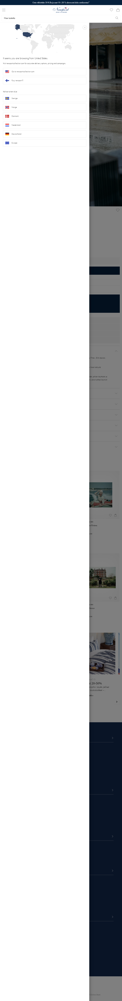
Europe (14, 143)
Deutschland (16, 134)
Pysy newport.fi (17, 80)
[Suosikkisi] (111, 10)
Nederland (16, 125)
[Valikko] (3, 10)
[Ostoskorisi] (118, 10)
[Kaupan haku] (117, 18)
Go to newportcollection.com (23, 71)
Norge (14, 107)
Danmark (15, 116)
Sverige (15, 98)
